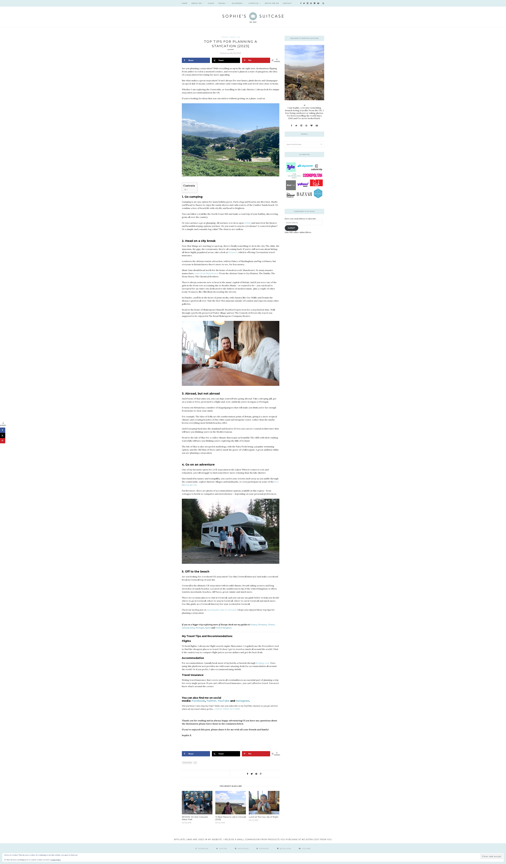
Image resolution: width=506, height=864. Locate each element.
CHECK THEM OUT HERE (227, 709)
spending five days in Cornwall (221, 609)
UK (238, 37)
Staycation (187, 762)
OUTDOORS (237, 3)
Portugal (200, 627)
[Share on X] (2, 435)
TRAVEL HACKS (228, 37)
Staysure (232, 252)
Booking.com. (263, 663)
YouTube (224, 700)
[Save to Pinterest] (2, 440)
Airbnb (247, 223)
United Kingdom (223, 627)
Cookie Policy (55, 860)
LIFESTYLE (254, 3)
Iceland (185, 627)
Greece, (271, 624)
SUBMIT (291, 228)
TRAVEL (222, 3)
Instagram (242, 700)
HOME (184, 3)
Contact (287, 3)
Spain (208, 627)
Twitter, (211, 700)
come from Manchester (206, 273)
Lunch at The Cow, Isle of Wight (263, 817)
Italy (192, 627)
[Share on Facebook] (2, 430)
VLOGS (211, 3)
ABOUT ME (196, 3)
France (253, 624)
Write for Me (272, 3)
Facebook (198, 700)
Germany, (263, 624)
